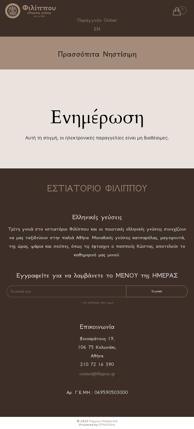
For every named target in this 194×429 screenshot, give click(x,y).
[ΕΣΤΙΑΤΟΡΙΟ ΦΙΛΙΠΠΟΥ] (30, 10)
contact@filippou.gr (97, 373)
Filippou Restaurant (103, 421)
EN (97, 29)
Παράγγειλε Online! (97, 20)
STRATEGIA (107, 424)
